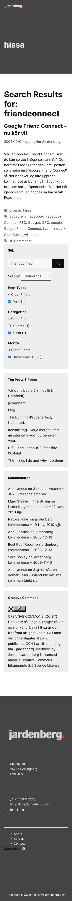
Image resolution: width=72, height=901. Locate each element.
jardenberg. (17, 403)
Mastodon (12, 849)
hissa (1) (19, 333)
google (56, 223)
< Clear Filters (19, 295)
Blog (11, 410)
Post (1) (19, 302)
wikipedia (31, 235)
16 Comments (20, 241)
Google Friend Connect (22, 229)
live (45, 229)
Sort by (14, 276)
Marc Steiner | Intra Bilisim (29, 501)
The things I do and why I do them (35, 460)
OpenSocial (13, 235)
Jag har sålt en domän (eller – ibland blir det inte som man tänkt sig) (34, 575)
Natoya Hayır (18, 519)
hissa (27, 210)
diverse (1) (21, 326)
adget (14, 216)
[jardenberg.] (14, 6)
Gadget (34, 223)
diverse (15, 210)
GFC (45, 223)
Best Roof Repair (21, 544)
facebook (36, 216)
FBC (22, 223)
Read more (13, 198)
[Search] (58, 263)
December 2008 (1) (28, 357)
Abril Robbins (19, 532)
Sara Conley (17, 557)
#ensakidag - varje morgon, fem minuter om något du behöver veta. (34, 435)
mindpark (57, 229)
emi (24, 216)
